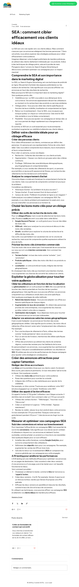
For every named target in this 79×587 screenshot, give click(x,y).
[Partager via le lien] (27, 503)
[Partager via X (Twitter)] (17, 503)
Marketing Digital (24, 14)
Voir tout (64, 517)
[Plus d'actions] (66, 25)
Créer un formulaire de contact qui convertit (21, 525)
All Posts (12, 14)
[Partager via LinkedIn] (22, 503)
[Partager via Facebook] (12, 503)
